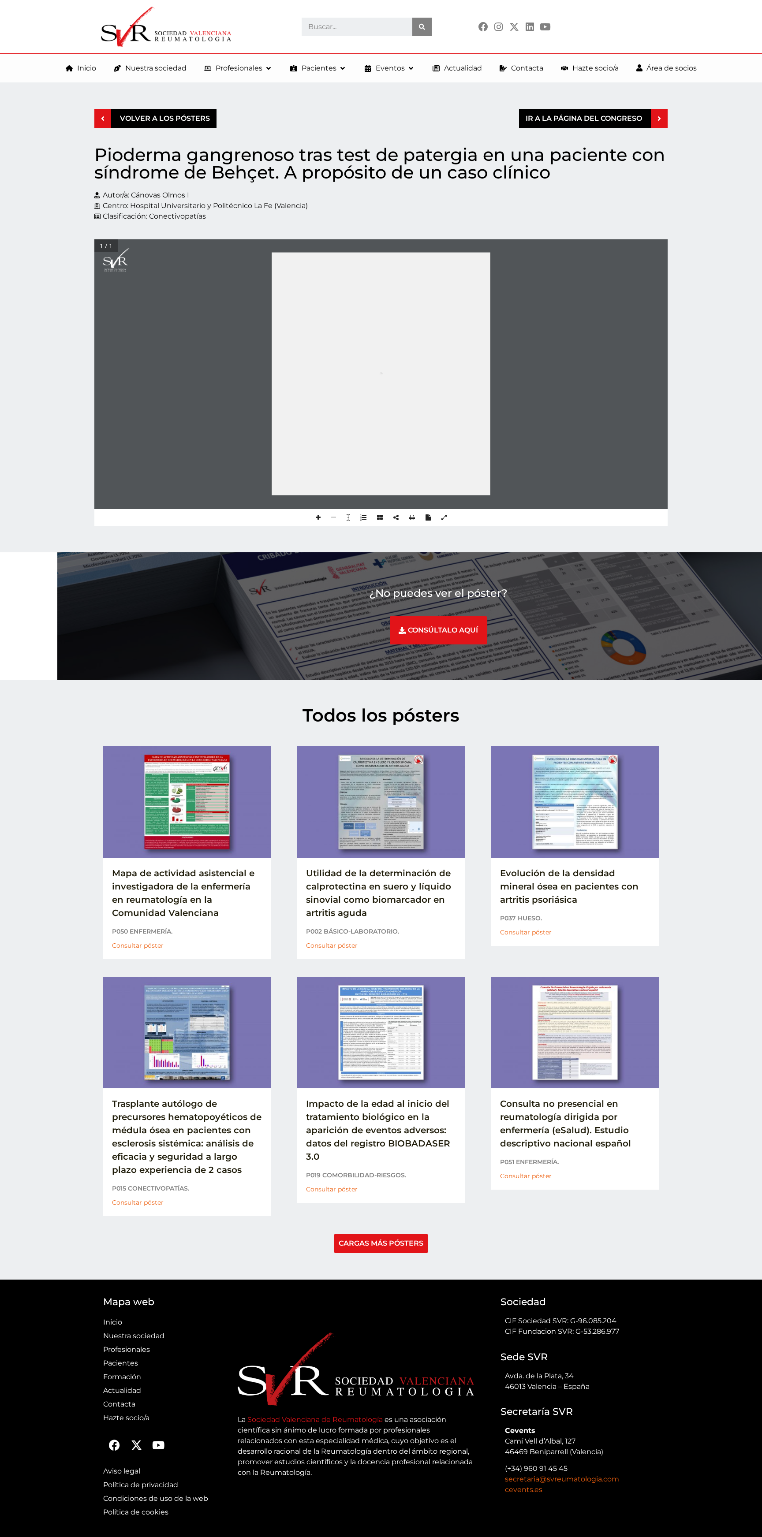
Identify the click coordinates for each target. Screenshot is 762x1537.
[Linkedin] (530, 26)
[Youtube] (545, 26)
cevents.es (523, 1489)
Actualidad (122, 1390)
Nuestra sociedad (133, 1336)
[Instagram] (498, 26)
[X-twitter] (514, 26)
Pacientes (120, 1363)
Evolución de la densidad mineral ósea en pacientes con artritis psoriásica (569, 886)
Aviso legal (121, 1471)
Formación (122, 1377)
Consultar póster (138, 945)
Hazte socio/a (126, 1418)
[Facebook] (483, 26)
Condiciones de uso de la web (155, 1498)
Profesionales (126, 1349)
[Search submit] (422, 26)
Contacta (119, 1404)
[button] (238, 68)
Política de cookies (135, 1512)
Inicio (112, 1322)
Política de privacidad (140, 1485)
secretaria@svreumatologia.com (562, 1479)
